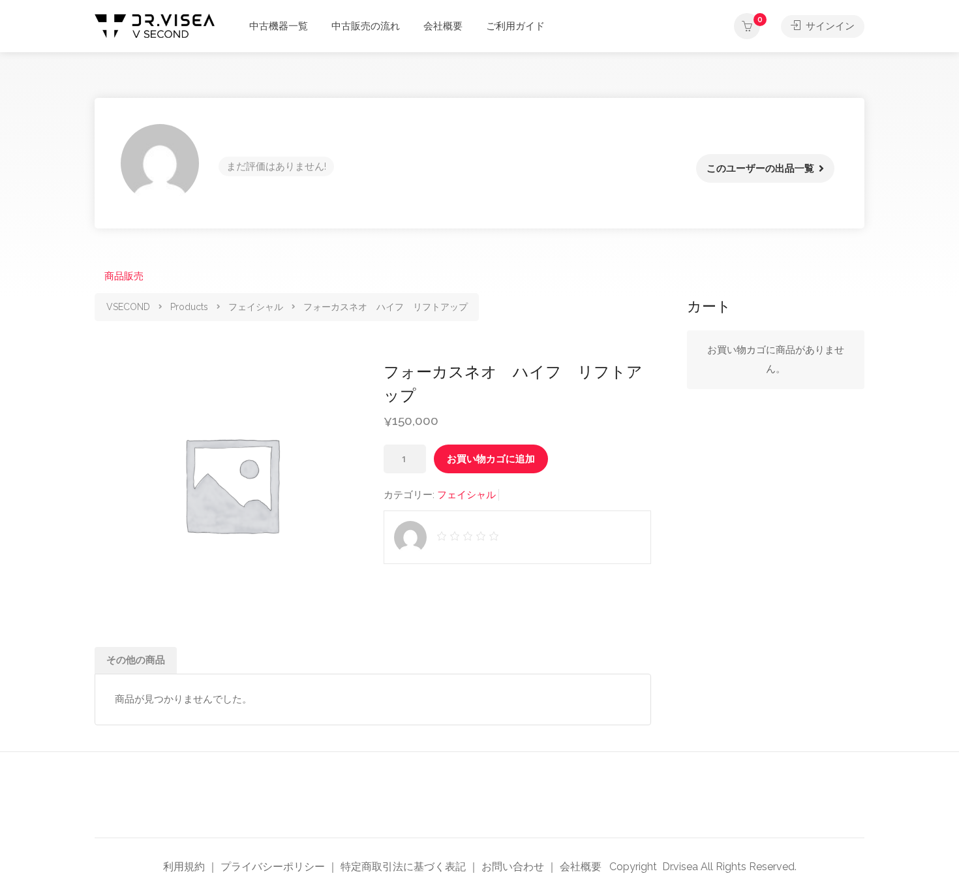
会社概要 (443, 26)
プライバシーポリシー (273, 866)
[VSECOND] (155, 25)
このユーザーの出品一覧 (760, 168)
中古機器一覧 (278, 26)
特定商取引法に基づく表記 (403, 866)
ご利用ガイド (515, 26)
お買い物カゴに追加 (491, 459)
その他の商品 (135, 660)
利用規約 (184, 866)
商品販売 (124, 276)
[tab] (136, 660)
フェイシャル (466, 495)
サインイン (829, 26)
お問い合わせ (512, 866)
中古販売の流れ (365, 26)
